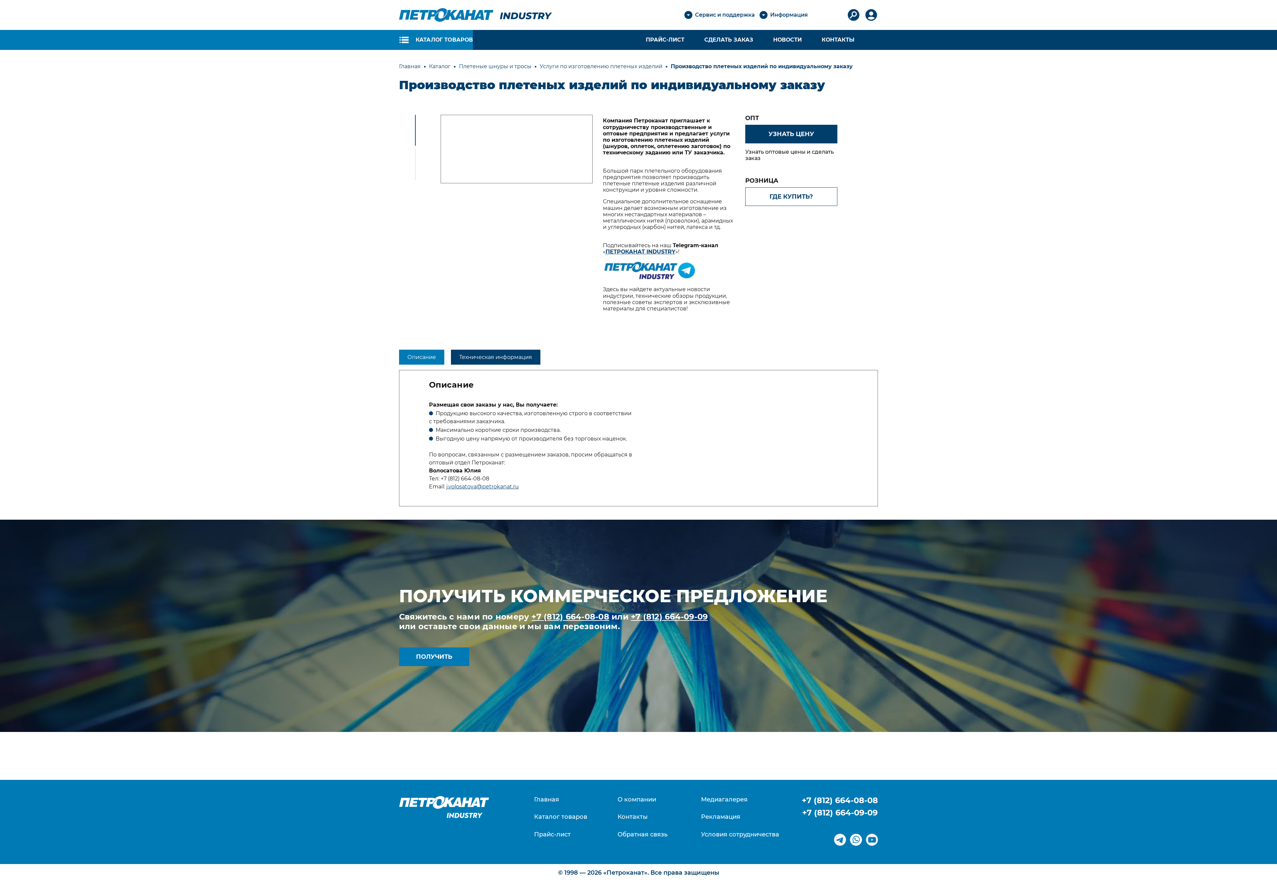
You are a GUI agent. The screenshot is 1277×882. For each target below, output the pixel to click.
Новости (787, 40)
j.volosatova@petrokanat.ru (482, 486)
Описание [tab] (421, 357)
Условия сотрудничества (740, 834)
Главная (546, 799)
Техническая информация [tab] (495, 357)
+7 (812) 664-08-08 (570, 616)
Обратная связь (642, 834)
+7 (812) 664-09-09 (669, 616)
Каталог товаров (560, 816)
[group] (516, 149)
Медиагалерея (724, 799)
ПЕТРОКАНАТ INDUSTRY (640, 252)
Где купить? (791, 196)
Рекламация (720, 816)
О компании (637, 799)
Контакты (838, 40)
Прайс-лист (552, 834)
